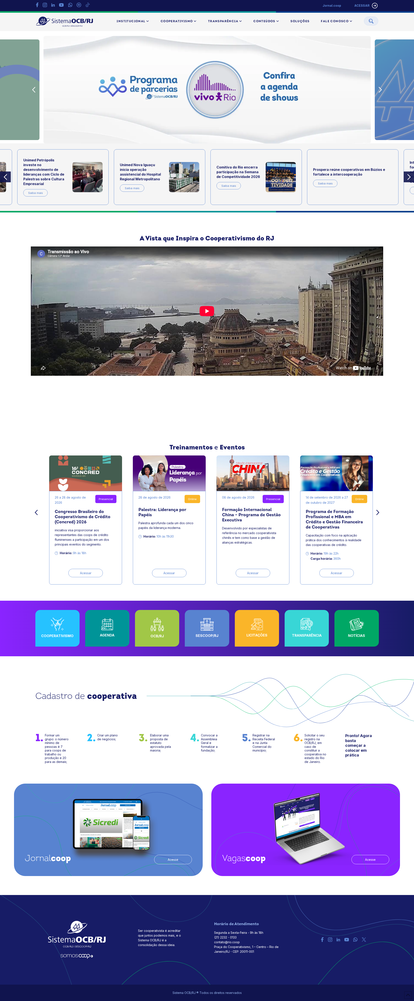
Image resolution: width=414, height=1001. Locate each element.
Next (380, 89)
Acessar (85, 573)
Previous (33, 89)
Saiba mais (35, 193)
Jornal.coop (332, 5)
